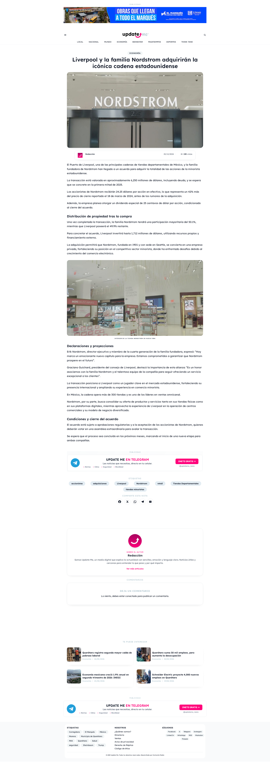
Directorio (119, 735)
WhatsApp (181, 735)
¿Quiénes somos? (123, 731)
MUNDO (107, 42)
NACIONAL (94, 42)
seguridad (73, 745)
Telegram (187, 732)
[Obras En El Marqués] (135, 22)
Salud (94, 741)
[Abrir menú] (65, 35)
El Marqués (90, 732)
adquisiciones (100, 483)
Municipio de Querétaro (91, 736)
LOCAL (80, 42)
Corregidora (74, 732)
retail (160, 483)
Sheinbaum (88, 745)
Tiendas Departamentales (186, 483)
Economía (135, 53)
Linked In (170, 735)
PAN (71, 741)
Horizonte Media (158, 755)
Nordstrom (141, 483)
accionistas (77, 483)
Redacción (90, 154)
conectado (131, 596)
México (103, 732)
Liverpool (121, 483)
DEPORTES (171, 42)
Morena (72, 736)
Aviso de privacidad (124, 741)
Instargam (198, 732)
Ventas (118, 738)
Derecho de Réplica (124, 745)
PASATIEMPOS (154, 42)
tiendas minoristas (135, 489)
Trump (101, 745)
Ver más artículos (135, 568)
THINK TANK (187, 42)
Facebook (172, 732)
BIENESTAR (137, 42)
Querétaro (82, 741)
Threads (185, 739)
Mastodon (199, 735)
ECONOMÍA (122, 42)
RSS (190, 735)
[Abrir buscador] (204, 35)
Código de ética (122, 748)
